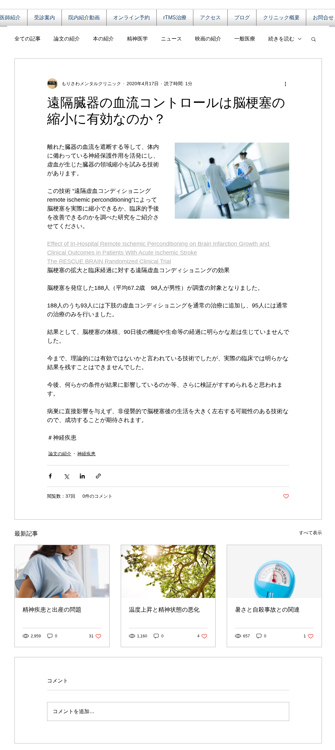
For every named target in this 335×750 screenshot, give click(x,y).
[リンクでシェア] (98, 476)
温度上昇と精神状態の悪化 (164, 609)
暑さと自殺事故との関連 (267, 609)
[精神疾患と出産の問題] (62, 571)
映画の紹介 (208, 38)
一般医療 (244, 38)
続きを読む (281, 38)
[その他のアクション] (285, 83)
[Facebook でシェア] (50, 476)
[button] (313, 38)
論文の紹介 (67, 38)
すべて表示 (310, 532)
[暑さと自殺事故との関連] (274, 571)
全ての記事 (27, 38)
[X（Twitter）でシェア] (66, 476)
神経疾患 (86, 453)
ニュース (171, 38)
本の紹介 (103, 38)
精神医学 (137, 38)
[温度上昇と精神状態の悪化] (168, 571)
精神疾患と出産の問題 (52, 609)
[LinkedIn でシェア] (82, 476)
